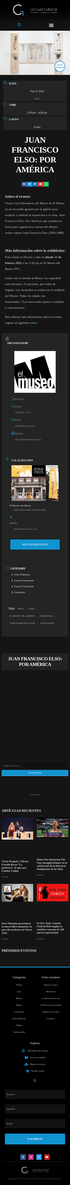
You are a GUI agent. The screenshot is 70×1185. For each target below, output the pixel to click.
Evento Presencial (24, 586)
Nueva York (47, 623)
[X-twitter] (39, 1157)
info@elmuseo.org (25, 426)
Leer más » (5, 877)
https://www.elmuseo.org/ (25, 529)
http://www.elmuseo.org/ (28, 439)
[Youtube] (47, 1157)
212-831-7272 (22, 412)
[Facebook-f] (23, 1157)
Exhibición (19, 592)
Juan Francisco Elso (22, 623)
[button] (51, 25)
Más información (35, 544)
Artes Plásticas (22, 574)
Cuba (31, 609)
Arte (21, 609)
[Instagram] (31, 1157)
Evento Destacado (24, 580)
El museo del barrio (22, 616)
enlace (33, 322)
